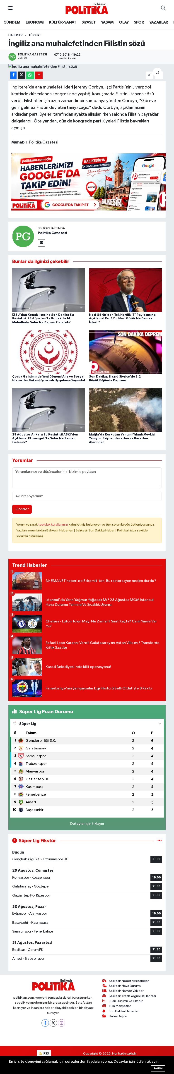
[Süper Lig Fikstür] (159, 841)
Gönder (22, 509)
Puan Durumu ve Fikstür (126, 1001)
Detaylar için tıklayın (87, 824)
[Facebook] (45, 1023)
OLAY (124, 22)
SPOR (139, 22)
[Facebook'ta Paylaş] (13, 75)
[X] (53, 1023)
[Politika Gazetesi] (23, 236)
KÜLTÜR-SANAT (62, 22)
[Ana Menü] (10, 8)
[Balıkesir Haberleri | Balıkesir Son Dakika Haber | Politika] (86, 8)
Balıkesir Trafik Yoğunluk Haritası (132, 996)
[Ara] (163, 8)
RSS (46, 1053)
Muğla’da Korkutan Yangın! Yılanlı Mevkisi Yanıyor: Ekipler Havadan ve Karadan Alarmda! (122, 438)
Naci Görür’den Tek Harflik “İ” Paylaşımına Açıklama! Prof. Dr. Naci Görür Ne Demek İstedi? (122, 318)
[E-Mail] (41, 243)
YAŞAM (107, 22)
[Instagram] (61, 1023)
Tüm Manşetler (120, 1006)
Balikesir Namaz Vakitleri (126, 991)
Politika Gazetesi (52, 233)
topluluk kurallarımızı (53, 524)
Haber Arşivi (118, 1016)
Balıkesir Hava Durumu (125, 986)
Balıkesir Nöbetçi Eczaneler (129, 981)
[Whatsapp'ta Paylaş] (30, 75)
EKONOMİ (35, 22)
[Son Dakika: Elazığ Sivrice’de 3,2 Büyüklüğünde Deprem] (125, 352)
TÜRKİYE (34, 35)
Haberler (15, 35)
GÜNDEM (11, 22)
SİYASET (89, 22)
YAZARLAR (158, 22)
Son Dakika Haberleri (124, 1011)
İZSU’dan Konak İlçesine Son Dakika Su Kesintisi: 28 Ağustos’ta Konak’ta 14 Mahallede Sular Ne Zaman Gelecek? (43, 318)
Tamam (158, 1068)
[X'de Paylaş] (21, 75)
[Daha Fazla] (39, 75)
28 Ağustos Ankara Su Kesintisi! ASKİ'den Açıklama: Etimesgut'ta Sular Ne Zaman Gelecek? (45, 438)
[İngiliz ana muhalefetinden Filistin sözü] (87, 67)
